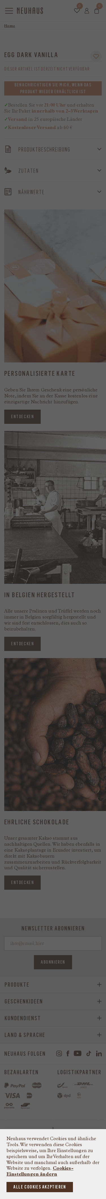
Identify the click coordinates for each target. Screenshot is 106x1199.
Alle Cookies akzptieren (39, 1187)
